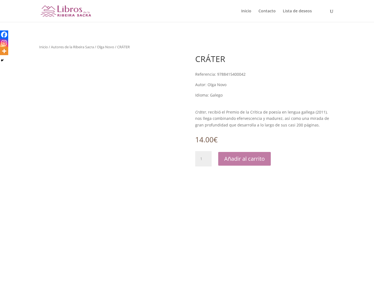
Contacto (267, 11)
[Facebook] (4, 34)
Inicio (246, 11)
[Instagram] (4, 43)
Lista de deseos (297, 11)
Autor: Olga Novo (210, 84)
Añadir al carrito (244, 158)
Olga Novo (105, 46)
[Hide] (2, 60)
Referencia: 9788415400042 (220, 74)
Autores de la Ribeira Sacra (72, 46)
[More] (4, 51)
